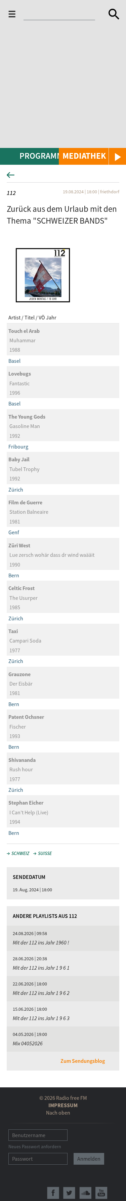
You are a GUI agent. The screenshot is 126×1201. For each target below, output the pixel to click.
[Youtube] (101, 1193)
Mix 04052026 (28, 1043)
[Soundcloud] (85, 1193)
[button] (92, 156)
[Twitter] (69, 1193)
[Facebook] (53, 1193)
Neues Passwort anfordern (34, 1147)
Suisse (45, 853)
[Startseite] (61, 15)
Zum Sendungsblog (82, 1060)
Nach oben (58, 1112)
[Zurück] (63, 177)
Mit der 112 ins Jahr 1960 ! (41, 942)
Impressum (63, 1105)
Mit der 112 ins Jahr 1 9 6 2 (41, 993)
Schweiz (20, 853)
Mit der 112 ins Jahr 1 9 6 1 (41, 967)
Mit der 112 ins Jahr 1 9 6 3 (41, 1018)
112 (11, 193)
